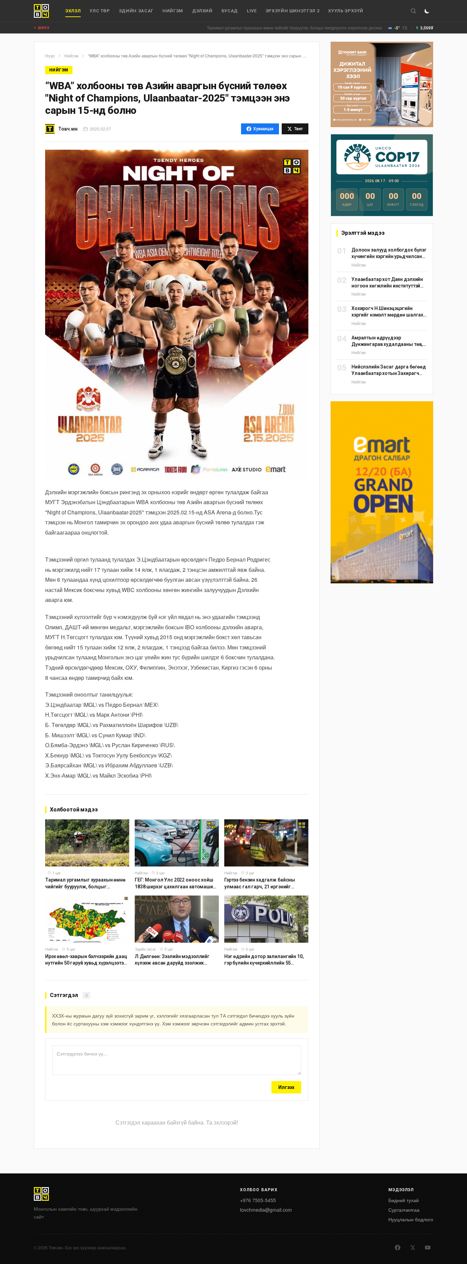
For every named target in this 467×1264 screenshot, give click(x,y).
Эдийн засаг (136, 10)
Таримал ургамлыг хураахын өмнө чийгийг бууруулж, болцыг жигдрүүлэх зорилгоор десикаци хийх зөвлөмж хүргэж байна (285, 27)
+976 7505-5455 (258, 1200)
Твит (298, 128)
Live (252, 10)
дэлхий (202, 10)
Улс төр (100, 10)
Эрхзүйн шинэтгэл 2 (293, 10)
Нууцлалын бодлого (410, 1219)
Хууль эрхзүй (345, 10)
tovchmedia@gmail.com (266, 1209)
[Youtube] (427, 1247)
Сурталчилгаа (403, 1209)
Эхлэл (73, 10)
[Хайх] (413, 11)
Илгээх (286, 1087)
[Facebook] (397, 1247)
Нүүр (50, 55)
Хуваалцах (263, 128)
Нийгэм (172, 10)
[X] (412, 1247)
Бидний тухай (403, 1200)
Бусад (230, 10)
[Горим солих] (427, 11)
